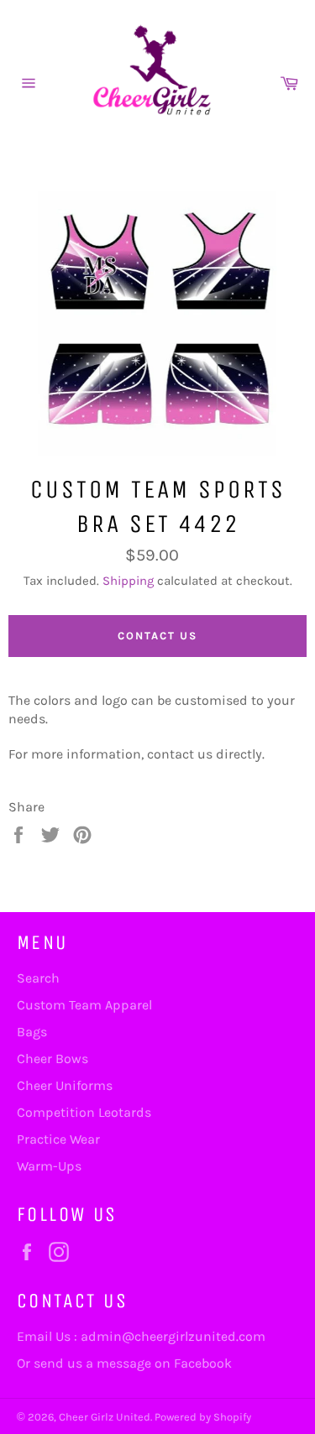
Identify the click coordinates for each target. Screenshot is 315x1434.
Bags (32, 1032)
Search (38, 978)
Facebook (203, 1363)
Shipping (128, 580)
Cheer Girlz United (104, 1417)
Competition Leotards (84, 1112)
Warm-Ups (49, 1166)
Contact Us (157, 635)
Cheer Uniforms (65, 1085)
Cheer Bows (52, 1058)
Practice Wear (58, 1139)
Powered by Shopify (203, 1417)
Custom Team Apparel (84, 1005)
